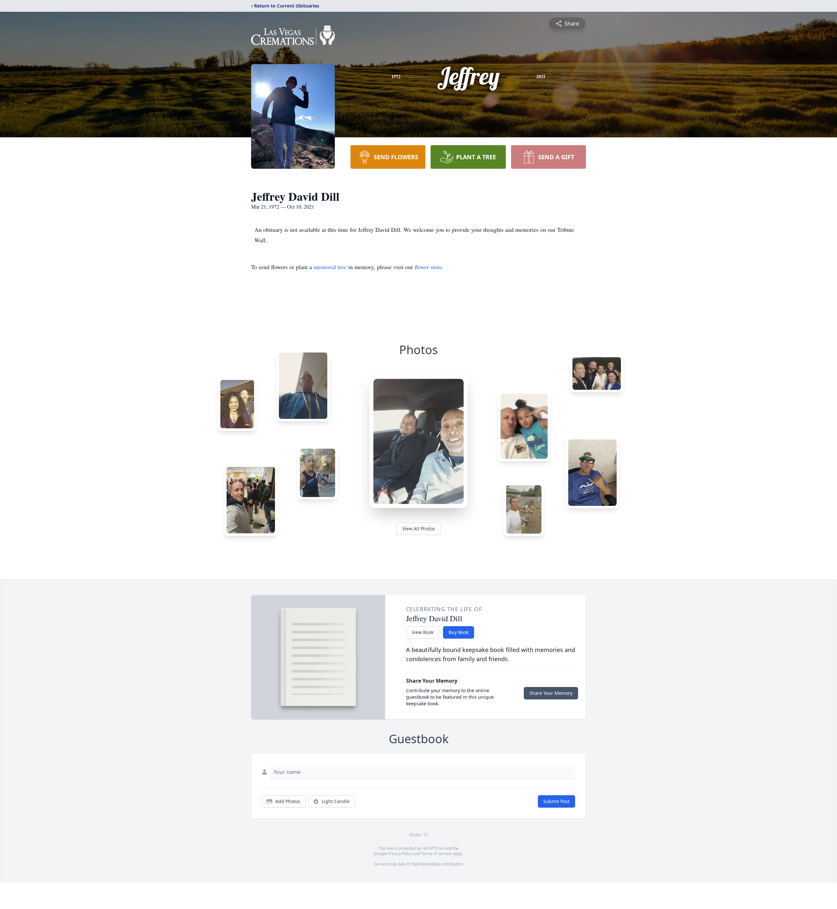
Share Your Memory (550, 693)
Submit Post (556, 801)
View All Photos (418, 528)
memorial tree (330, 267)
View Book (423, 632)
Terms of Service (436, 853)
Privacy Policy (400, 853)
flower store (428, 267)
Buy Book (459, 632)
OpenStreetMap (425, 864)
